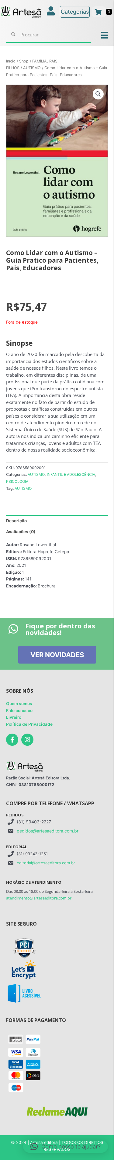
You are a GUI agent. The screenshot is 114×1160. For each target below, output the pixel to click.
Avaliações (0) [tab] (21, 531)
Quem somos (19, 703)
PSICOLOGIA (17, 481)
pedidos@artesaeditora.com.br (47, 830)
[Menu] (104, 35)
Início (11, 61)
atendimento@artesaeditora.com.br (38, 898)
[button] (98, 94)
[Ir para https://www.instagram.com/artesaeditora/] (27, 740)
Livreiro (13, 717)
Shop (24, 61)
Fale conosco (19, 710)
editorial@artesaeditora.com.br (46, 862)
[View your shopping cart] (99, 11)
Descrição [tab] (16, 520)
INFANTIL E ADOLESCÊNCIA (71, 474)
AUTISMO (32, 68)
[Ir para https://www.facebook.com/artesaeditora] (12, 740)
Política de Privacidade (29, 724)
